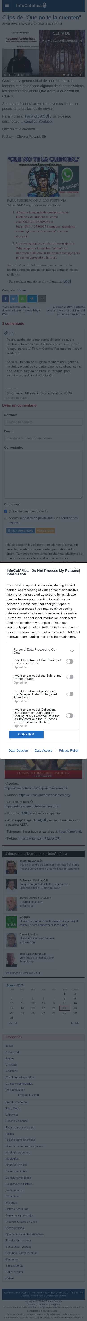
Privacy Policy (69, 750)
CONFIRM (26, 734)
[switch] (69, 661)
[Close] (78, 571)
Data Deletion (18, 750)
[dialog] (43, 660)
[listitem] (43, 651)
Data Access (43, 750)
